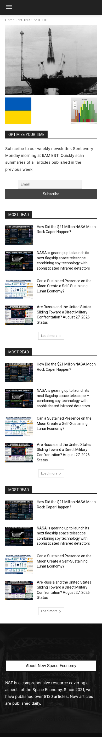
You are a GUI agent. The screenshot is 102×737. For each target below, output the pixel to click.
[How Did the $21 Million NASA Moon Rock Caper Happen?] (19, 235)
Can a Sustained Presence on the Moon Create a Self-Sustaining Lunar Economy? (64, 286)
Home (9, 20)
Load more (49, 335)
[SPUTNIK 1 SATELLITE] (51, 60)
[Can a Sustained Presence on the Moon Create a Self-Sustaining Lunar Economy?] (19, 289)
